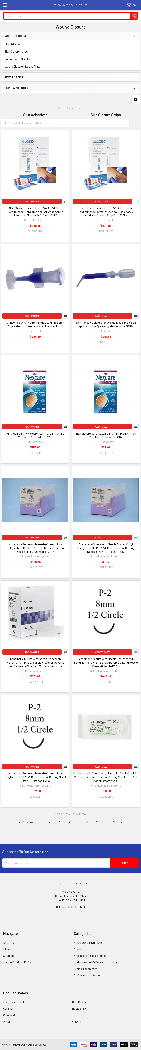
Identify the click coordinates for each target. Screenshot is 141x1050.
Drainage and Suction (87, 975)
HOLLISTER (79, 1008)
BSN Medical (79, 1002)
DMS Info (8, 942)
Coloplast (9, 1015)
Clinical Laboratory (85, 968)
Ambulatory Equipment (88, 942)
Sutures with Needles (18, 59)
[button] (135, 99)
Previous (27, 822)
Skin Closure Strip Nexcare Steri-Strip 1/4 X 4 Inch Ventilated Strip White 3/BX (106, 435)
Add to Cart (32, 201)
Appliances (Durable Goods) (90, 955)
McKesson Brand (13, 1002)
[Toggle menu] (5, 5)
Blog (6, 949)
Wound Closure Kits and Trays (23, 66)
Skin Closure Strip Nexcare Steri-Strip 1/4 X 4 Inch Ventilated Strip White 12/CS (35, 435)
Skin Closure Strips (16, 51)
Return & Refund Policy (17, 962)
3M (73, 1015)
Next (116, 822)
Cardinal (8, 1008)
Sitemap (8, 955)
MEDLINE (9, 1021)
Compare (65, 201)
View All (77, 1021)
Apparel (78, 949)
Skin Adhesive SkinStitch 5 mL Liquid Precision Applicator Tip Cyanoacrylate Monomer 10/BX (35, 324)
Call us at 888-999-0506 (70, 907)
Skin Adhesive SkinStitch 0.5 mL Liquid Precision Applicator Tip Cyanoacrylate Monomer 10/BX (106, 324)
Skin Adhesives (14, 44)
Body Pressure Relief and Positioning (96, 962)
